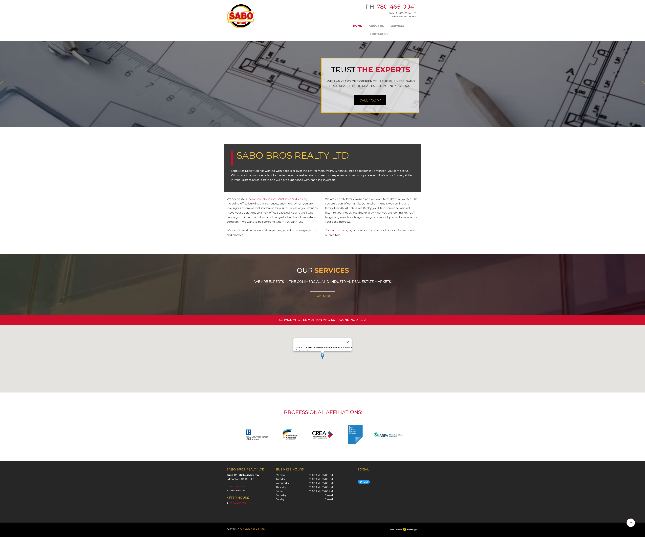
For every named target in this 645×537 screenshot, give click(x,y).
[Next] (643, 84)
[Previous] (1, 84)
